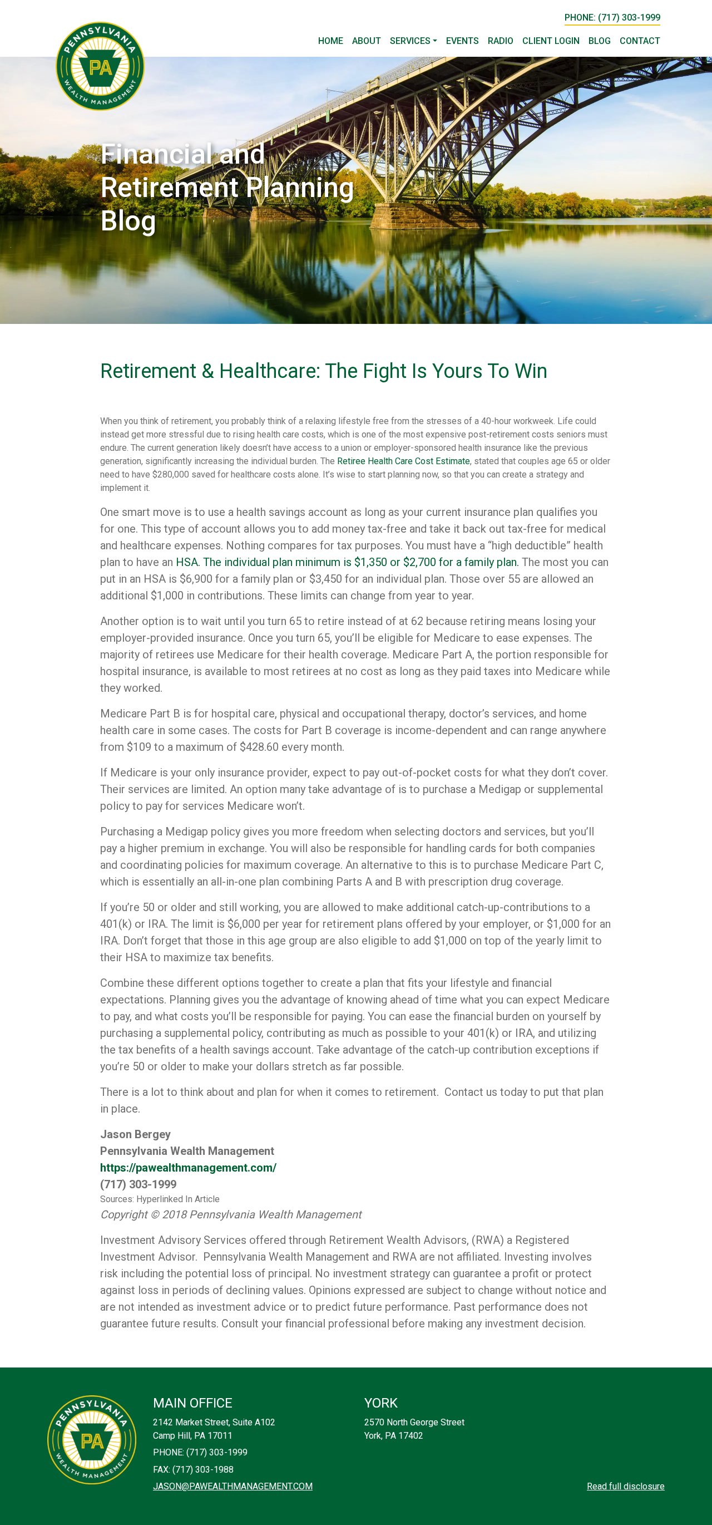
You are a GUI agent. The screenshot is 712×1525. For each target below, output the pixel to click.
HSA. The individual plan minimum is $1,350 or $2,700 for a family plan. (347, 562)
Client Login (551, 41)
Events (462, 41)
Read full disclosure (626, 1486)
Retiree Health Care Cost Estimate (403, 461)
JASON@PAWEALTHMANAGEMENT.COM (233, 1486)
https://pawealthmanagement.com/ (188, 1167)
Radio (500, 41)
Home (330, 41)
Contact (640, 41)
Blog (600, 41)
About (366, 41)
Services (410, 41)
